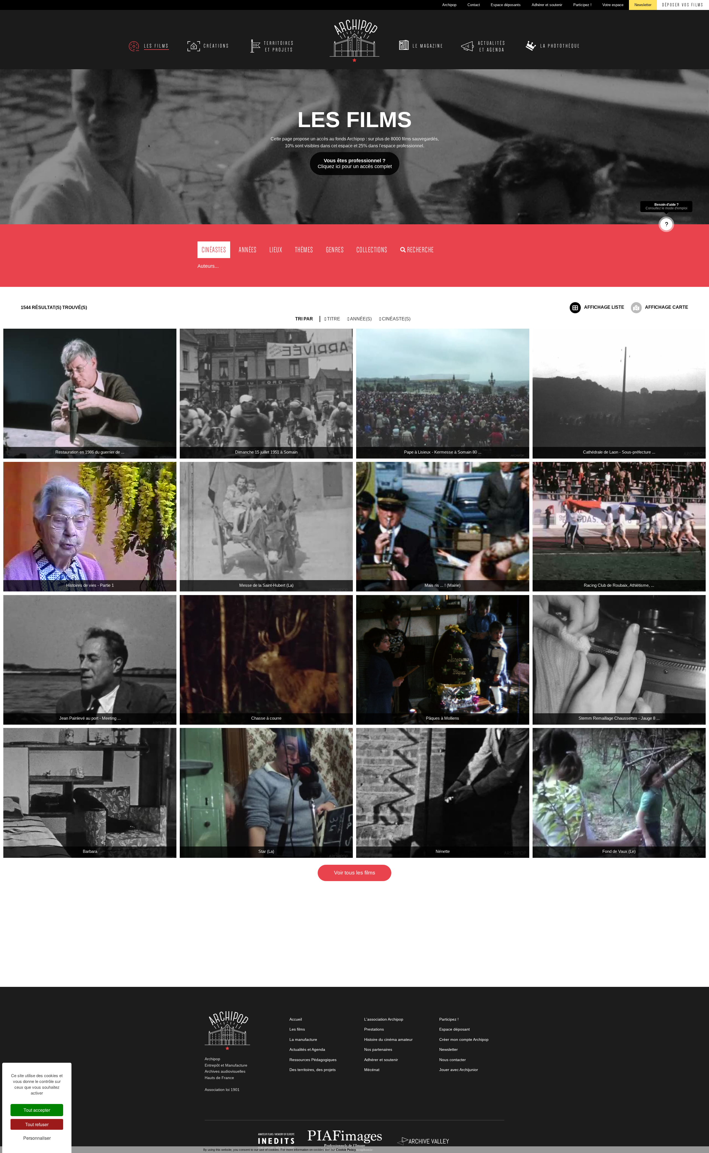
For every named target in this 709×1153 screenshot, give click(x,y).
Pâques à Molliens (442, 718)
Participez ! (449, 1019)
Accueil (295, 1019)
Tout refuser (36, 1124)
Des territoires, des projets (312, 1069)
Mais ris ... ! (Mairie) (443, 585)
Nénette (443, 851)
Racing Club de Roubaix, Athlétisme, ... (619, 585)
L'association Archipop (383, 1019)
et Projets (279, 46)
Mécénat (371, 1069)
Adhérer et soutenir (381, 1059)
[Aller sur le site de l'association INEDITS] (277, 1141)
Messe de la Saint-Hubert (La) (266, 585)
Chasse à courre (266, 718)
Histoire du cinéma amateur (388, 1039)
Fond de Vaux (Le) (619, 851)
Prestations (374, 1029)
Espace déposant (454, 1029)
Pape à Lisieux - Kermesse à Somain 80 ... (442, 452)
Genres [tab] (335, 250)
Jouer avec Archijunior (458, 1069)
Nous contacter (452, 1059)
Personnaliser (37, 1138)
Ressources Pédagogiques (312, 1059)
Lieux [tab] (275, 250)
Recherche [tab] (420, 250)
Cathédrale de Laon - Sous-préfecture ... (619, 452)
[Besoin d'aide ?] (666, 224)
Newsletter (448, 1049)
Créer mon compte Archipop (464, 1039)
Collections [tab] (371, 250)
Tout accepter (37, 1110)
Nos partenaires (378, 1049)
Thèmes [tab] (304, 250)
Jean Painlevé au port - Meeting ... (90, 718)
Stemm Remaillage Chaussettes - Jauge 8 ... (619, 718)
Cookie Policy (346, 1149)
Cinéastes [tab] (214, 250)
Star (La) (266, 851)
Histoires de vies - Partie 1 (90, 585)
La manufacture (303, 1039)
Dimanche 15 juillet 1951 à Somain (266, 452)
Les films (297, 1029)
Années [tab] (247, 250)
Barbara (90, 851)
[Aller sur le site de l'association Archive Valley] (346, 1141)
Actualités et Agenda (307, 1049)
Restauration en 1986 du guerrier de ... (89, 452)
